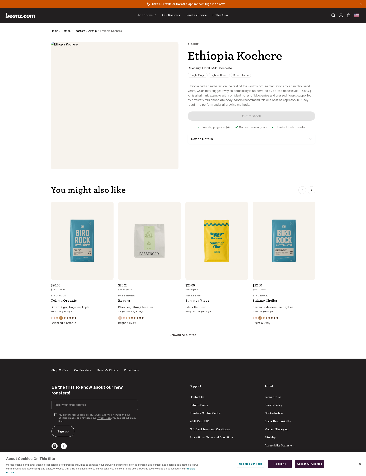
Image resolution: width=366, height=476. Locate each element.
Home (54, 30)
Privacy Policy (104, 418)
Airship (92, 30)
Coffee (66, 30)
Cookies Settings (250, 463)
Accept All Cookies (309, 463)
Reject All (279, 463)
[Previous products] (302, 190)
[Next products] (311, 190)
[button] (171, 15)
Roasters (79, 30)
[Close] (360, 464)
